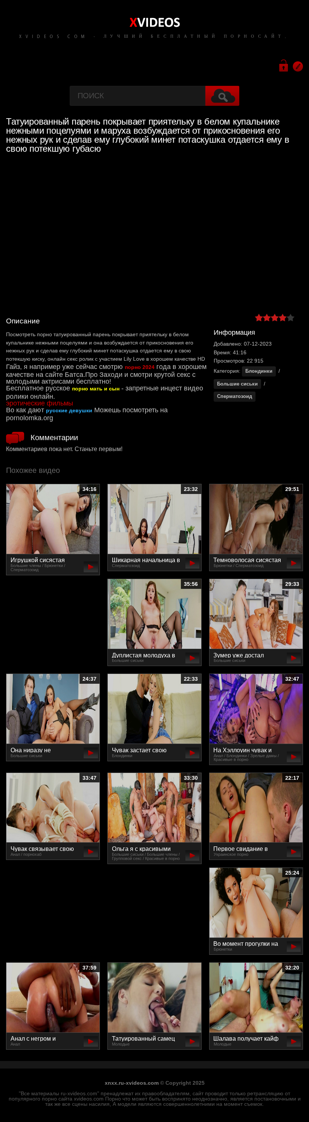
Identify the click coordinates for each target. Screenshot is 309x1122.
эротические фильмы (39, 403)
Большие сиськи (237, 384)
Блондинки (258, 371)
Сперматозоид (234, 396)
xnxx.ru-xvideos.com (132, 1083)
